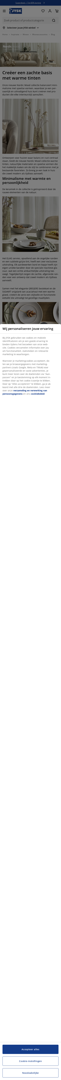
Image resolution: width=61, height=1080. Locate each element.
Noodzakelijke (30, 1072)
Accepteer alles (30, 1049)
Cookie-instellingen (30, 1061)
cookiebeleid (38, 393)
